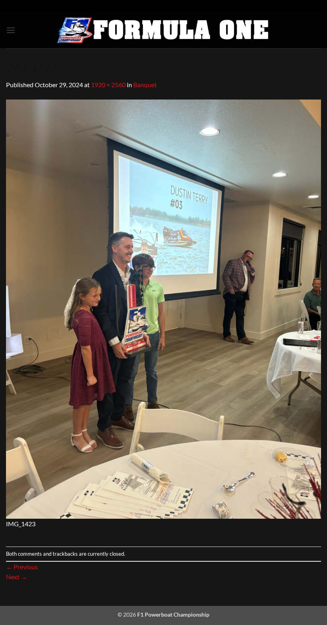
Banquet (145, 84)
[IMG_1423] (163, 308)
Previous (22, 566)
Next (16, 576)
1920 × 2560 (108, 84)
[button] (11, 30)
